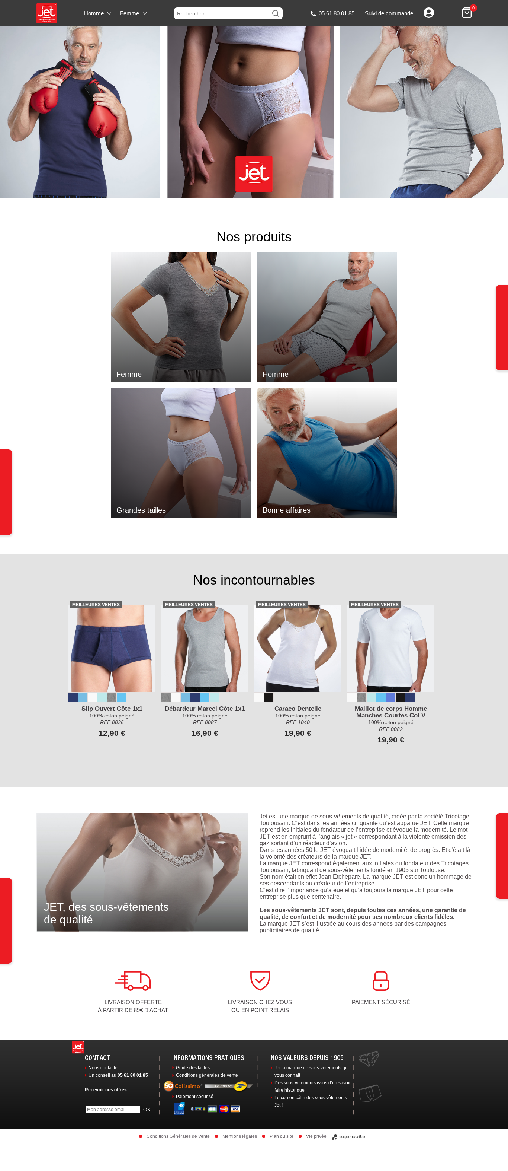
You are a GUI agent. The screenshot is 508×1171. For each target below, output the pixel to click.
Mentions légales (239, 1136)
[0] (467, 13)
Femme (129, 13)
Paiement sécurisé (194, 1096)
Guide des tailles (193, 1067)
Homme (94, 13)
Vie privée (316, 1136)
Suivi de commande (389, 13)
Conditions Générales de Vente (178, 1136)
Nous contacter (104, 1067)
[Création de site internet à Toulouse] (349, 1136)
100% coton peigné (391, 715)
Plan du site (281, 1136)
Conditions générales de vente (207, 1075)
